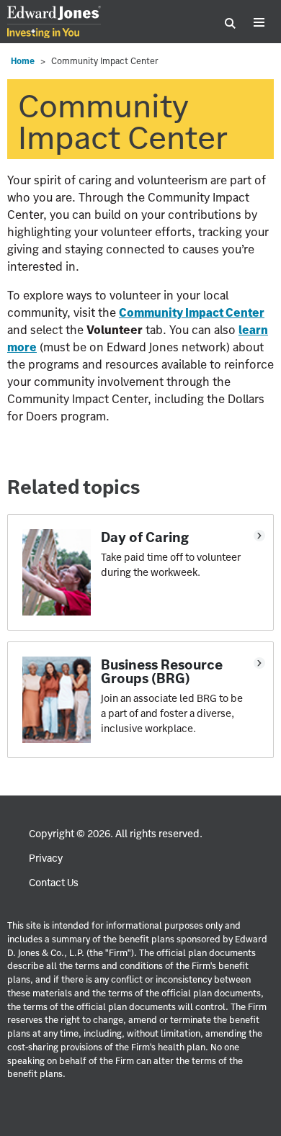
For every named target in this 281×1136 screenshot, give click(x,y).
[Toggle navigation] (258, 23)
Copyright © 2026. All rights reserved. (115, 833)
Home (23, 60)
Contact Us (54, 882)
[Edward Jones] (54, 23)
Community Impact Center (191, 312)
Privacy (46, 858)
